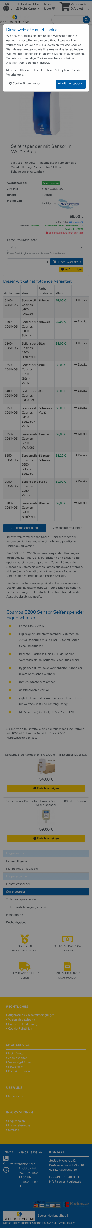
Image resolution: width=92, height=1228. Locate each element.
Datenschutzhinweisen (69, 54)
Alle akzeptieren (72, 84)
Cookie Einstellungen (26, 84)
